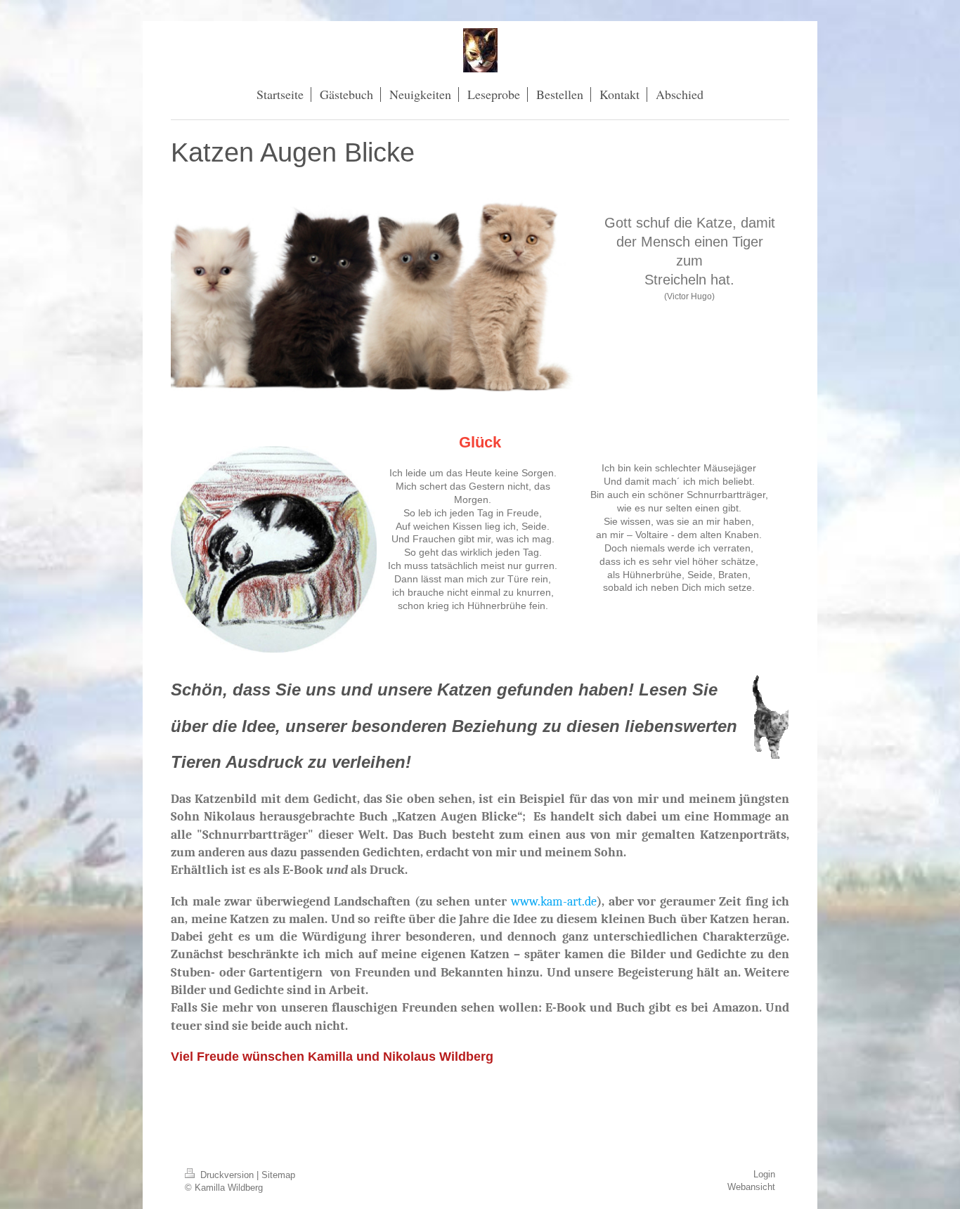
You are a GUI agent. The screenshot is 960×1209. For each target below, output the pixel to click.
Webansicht (751, 1187)
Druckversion (227, 1175)
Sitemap (278, 1175)
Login (764, 1174)
